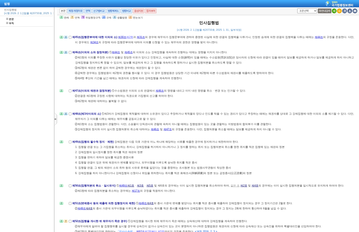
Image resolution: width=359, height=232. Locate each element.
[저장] (349, 11)
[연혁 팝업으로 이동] (66, 222)
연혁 (88, 10)
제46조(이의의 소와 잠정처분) (90, 52)
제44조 (319, 37)
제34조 (94, 42)
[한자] (344, 11)
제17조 (136, 190)
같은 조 (235, 185)
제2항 (129, 37)
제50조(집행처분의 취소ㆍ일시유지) (94, 185)
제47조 (168, 129)
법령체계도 (113, 10)
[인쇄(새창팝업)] (355, 11)
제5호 (149, 185)
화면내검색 (324, 10)
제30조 (122, 37)
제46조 (160, 90)
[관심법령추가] (339, 11)
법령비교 (126, 10)
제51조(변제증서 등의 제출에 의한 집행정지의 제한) (104, 203)
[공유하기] (334, 11)
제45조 (128, 52)
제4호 (255, 185)
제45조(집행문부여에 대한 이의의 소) (95, 37)
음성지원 (138, 10)
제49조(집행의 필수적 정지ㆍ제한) (93, 141)
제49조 (123, 185)
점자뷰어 (150, 10)
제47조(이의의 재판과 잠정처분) (92, 90)
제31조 (141, 37)
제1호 (130, 185)
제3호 (140, 185)
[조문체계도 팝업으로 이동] (61, 38)
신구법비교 (99, 10)
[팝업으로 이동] (66, 38)
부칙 (11, 23)
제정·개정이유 (75, 10)
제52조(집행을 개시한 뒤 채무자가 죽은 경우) (100, 221)
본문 (11, 19)
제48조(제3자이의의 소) (87, 113)
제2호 (243, 185)
